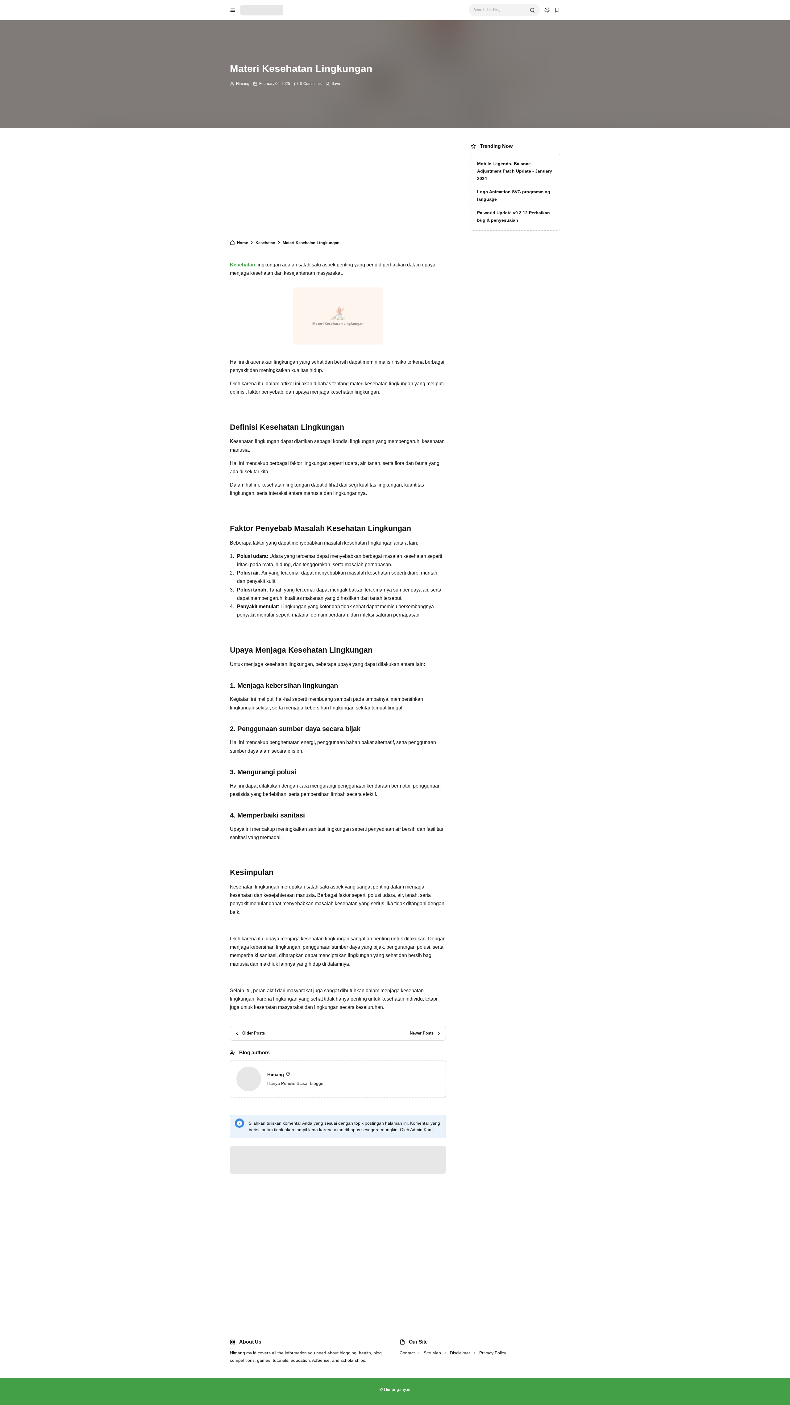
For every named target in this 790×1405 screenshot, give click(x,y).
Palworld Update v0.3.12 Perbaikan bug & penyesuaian (513, 216)
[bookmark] (557, 10)
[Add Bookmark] (332, 84)
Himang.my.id (397, 1389)
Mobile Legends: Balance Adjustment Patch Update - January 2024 (514, 171)
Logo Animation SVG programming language (513, 195)
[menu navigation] (232, 10)
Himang (242, 84)
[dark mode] (547, 10)
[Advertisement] (338, 187)
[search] (532, 10)
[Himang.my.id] (261, 9)
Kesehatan (242, 264)
